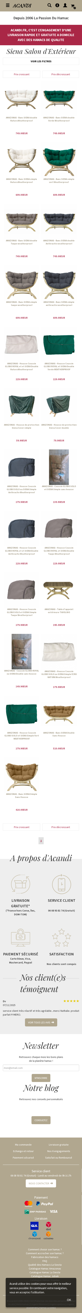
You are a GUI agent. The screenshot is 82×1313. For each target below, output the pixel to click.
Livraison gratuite (59, 1144)
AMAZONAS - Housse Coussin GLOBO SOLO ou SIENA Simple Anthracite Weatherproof (21, 489)
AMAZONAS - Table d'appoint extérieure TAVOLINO (59, 611)
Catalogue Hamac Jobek (45, 1276)
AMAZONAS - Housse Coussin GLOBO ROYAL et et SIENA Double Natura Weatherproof (21, 366)
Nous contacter (39, 1183)
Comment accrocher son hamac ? (45, 1253)
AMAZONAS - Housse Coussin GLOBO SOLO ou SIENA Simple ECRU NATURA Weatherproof (59, 674)
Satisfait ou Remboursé (58, 1157)
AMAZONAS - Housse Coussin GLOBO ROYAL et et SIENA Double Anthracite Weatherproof (21, 550)
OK (69, 1300)
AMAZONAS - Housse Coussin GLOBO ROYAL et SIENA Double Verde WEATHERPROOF (59, 366)
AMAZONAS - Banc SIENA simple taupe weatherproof (21, 303)
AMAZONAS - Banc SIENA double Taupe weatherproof (21, 242)
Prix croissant (21, 74)
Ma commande (23, 1144)
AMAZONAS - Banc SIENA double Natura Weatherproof (21, 119)
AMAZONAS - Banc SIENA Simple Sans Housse (21, 795)
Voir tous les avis (39, 1022)
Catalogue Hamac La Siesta (45, 1272)
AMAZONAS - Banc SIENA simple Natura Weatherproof (21, 180)
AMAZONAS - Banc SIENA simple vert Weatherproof (58, 180)
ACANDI (22, 5)
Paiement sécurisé (23, 1157)
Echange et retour (23, 1151)
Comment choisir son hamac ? (45, 1249)
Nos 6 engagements (58, 1151)
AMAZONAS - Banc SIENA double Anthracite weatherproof (59, 242)
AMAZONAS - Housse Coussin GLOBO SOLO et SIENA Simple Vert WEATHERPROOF (21, 735)
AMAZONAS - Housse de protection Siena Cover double (59, 426)
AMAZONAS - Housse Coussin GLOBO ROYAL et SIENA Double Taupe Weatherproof (59, 550)
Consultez (41, 1120)
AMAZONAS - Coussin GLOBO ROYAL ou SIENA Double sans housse (21, 672)
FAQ (45, 1261)
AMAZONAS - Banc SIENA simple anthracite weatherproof (58, 303)
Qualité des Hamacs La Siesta (45, 1264)
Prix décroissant (60, 74)
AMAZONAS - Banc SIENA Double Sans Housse (59, 734)
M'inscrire (41, 1078)
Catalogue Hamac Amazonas (45, 1268)
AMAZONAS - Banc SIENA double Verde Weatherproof (59, 119)
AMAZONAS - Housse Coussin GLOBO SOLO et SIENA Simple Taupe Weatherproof (21, 612)
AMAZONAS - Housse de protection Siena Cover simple (21, 426)
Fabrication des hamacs (44, 1257)
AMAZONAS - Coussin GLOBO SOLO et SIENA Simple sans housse (59, 488)
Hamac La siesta (47, 1307)
